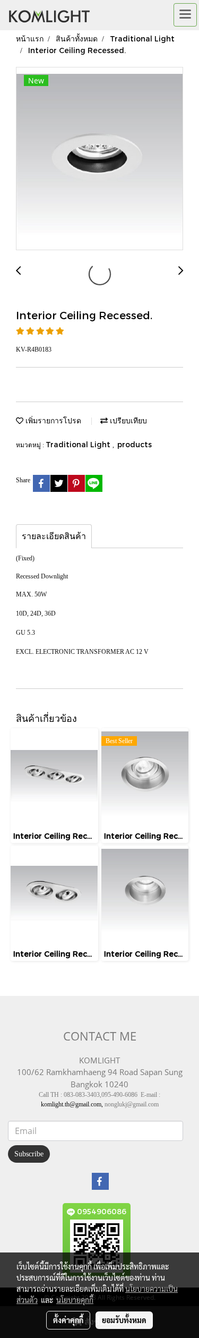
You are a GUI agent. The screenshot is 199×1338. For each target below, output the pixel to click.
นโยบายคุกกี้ (74, 1300)
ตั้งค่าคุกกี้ (68, 1320)
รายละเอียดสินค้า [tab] (54, 536)
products (134, 444)
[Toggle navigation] (185, 15)
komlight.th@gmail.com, (72, 1104)
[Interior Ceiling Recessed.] (99, 159)
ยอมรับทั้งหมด (124, 1320)
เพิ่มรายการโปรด (52, 420)
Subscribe (29, 1154)
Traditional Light (79, 444)
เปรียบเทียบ (127, 420)
